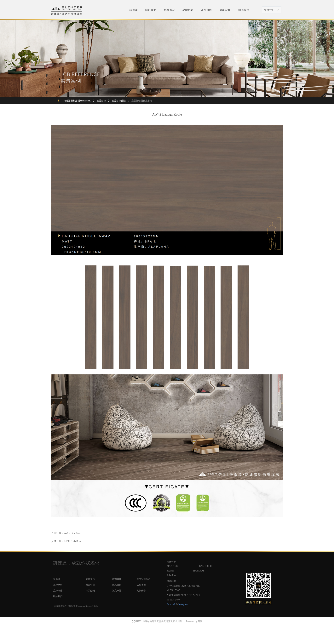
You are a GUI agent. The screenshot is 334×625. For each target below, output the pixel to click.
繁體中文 (269, 10)
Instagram (182, 604)
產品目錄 (101, 100)
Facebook (171, 604)
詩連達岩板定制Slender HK (77, 100)
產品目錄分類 (119, 100)
